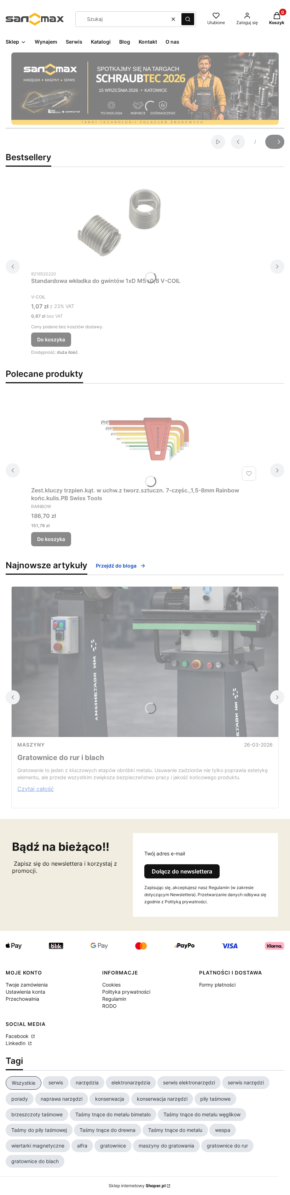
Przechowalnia (22, 999)
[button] (187, 19)
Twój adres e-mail (164, 853)
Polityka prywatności (126, 992)
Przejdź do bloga (116, 566)
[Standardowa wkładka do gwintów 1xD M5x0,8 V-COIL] (119, 222)
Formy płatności (217, 985)
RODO (109, 1006)
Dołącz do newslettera (182, 871)
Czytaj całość (35, 788)
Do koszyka (51, 339)
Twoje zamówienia (27, 985)
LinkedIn (16, 1043)
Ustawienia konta (25, 992)
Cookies (111, 985)
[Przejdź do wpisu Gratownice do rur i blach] (145, 662)
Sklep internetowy (137, 1185)
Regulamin (114, 999)
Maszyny (31, 745)
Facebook (18, 1036)
